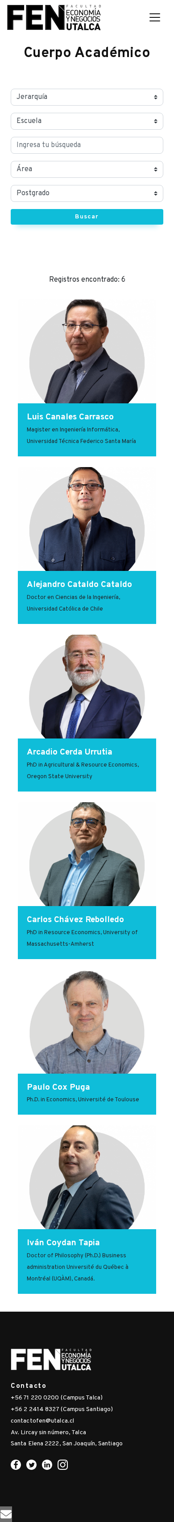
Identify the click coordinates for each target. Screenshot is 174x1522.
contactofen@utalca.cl (42, 1421)
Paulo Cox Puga (58, 1087)
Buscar (87, 217)
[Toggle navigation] (155, 17)
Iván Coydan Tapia (63, 1243)
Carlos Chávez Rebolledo (75, 920)
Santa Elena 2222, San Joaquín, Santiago (67, 1444)
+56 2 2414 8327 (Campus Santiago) (62, 1409)
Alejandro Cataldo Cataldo (79, 584)
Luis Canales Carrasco (70, 417)
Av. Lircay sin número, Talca (48, 1432)
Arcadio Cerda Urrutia (69, 752)
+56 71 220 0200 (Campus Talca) (57, 1398)
